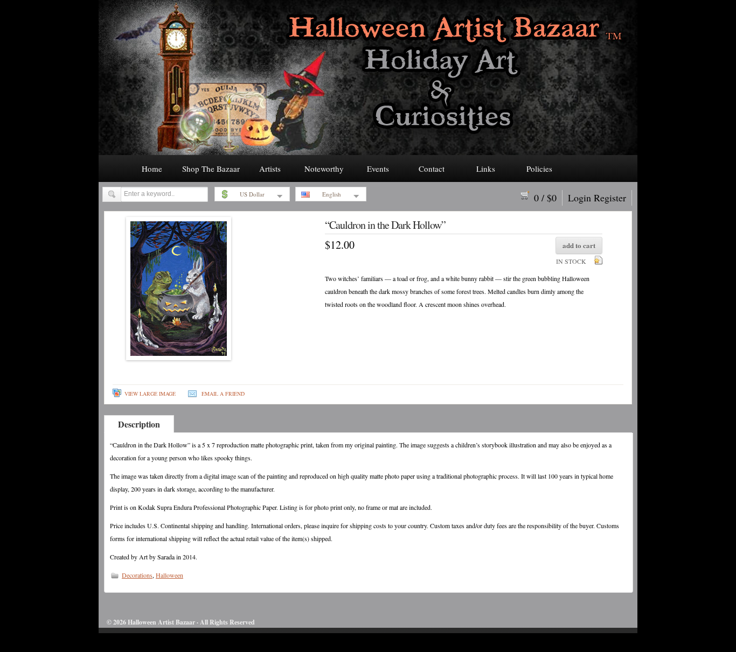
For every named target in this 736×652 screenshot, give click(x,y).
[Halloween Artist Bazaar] (368, 151)
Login (579, 197)
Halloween (169, 575)
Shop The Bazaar (211, 168)
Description (139, 424)
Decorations (137, 575)
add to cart (579, 245)
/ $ (545, 197)
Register (610, 197)
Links (485, 168)
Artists (270, 168)
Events (378, 168)
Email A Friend (223, 393)
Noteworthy (324, 168)
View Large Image (150, 393)
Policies (539, 168)
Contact (432, 168)
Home (152, 168)
